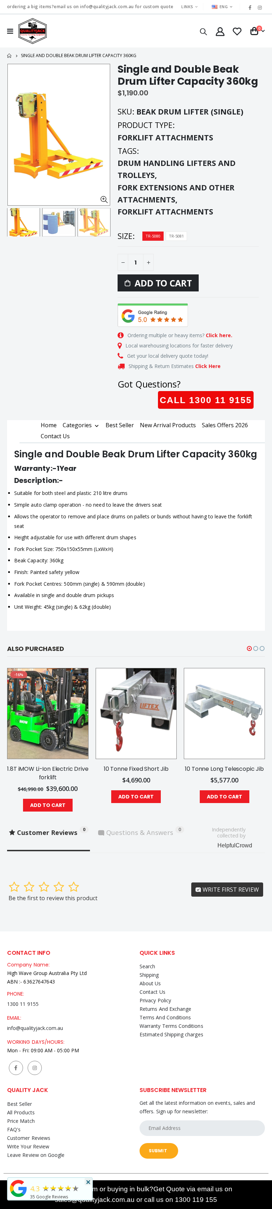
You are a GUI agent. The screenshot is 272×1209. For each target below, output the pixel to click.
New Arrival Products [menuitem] (168, 425)
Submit (158, 1151)
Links (187, 6)
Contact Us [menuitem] (55, 436)
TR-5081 (176, 236)
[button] (249, 648)
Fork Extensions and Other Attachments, (176, 193)
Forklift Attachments (165, 211)
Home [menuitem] (49, 425)
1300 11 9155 (23, 1004)
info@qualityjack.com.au (35, 1028)
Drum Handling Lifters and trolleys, (177, 169)
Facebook (16, 1068)
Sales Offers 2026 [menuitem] (225, 425)
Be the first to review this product (52, 898)
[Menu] (10, 31)
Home (9, 55)
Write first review (230, 889)
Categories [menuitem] (77, 425)
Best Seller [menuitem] (120, 425)
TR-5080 (153, 236)
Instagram (35, 1068)
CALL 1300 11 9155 (206, 400)
